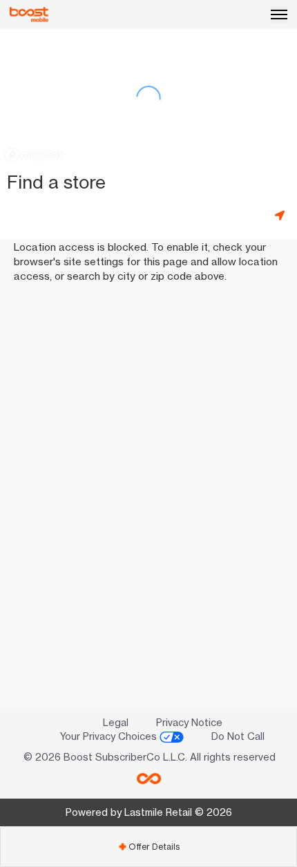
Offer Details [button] (149, 846)
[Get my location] (282, 215)
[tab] (148, 846)
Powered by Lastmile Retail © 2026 (149, 812)
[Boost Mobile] (29, 14)
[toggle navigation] (279, 14)
